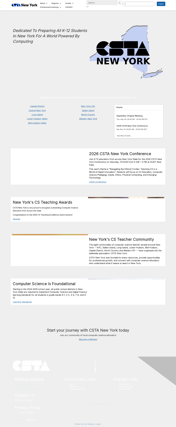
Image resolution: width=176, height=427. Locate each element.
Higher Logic (31, 420)
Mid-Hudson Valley (37, 123)
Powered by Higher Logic (88, 424)
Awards (16, 219)
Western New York (88, 118)
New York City (88, 106)
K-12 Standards (125, 389)
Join (71, 384)
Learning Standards (22, 302)
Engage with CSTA (77, 389)
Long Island (37, 114)
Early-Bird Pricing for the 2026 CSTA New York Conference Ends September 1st (88, 97)
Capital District (37, 106)
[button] (44, 3)
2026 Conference (97, 182)
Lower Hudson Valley (37, 118)
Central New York (37, 110)
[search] (120, 3)
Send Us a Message (23, 400)
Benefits (72, 386)
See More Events (124, 136)
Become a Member (88, 339)
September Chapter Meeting (129, 116)
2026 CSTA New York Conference (132, 126)
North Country (88, 114)
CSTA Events (124, 384)
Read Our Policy (27, 412)
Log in (161, 4)
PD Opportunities (126, 386)
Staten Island (88, 110)
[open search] (87, 6)
